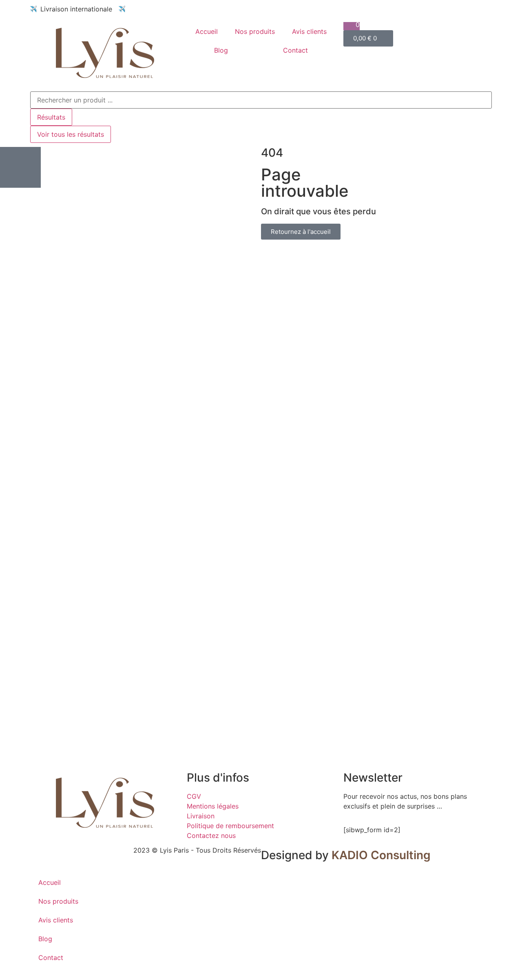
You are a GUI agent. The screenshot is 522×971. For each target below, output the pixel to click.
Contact (295, 50)
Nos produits (255, 31)
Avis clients (309, 31)
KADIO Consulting (381, 855)
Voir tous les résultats (70, 134)
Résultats (51, 117)
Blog (221, 50)
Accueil (206, 31)
